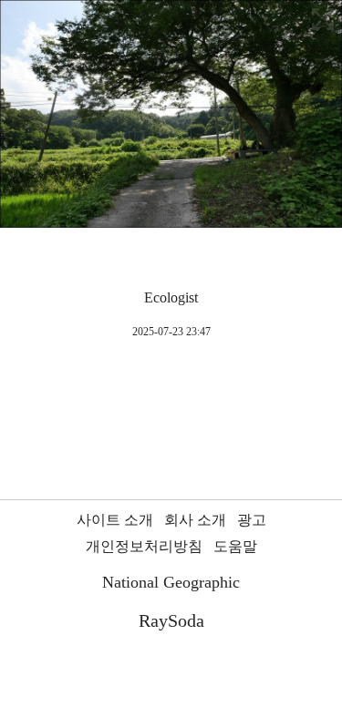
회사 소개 (195, 520)
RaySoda (171, 620)
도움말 (235, 546)
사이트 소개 (115, 520)
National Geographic (171, 582)
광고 (251, 520)
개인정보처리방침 (144, 546)
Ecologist (171, 297)
